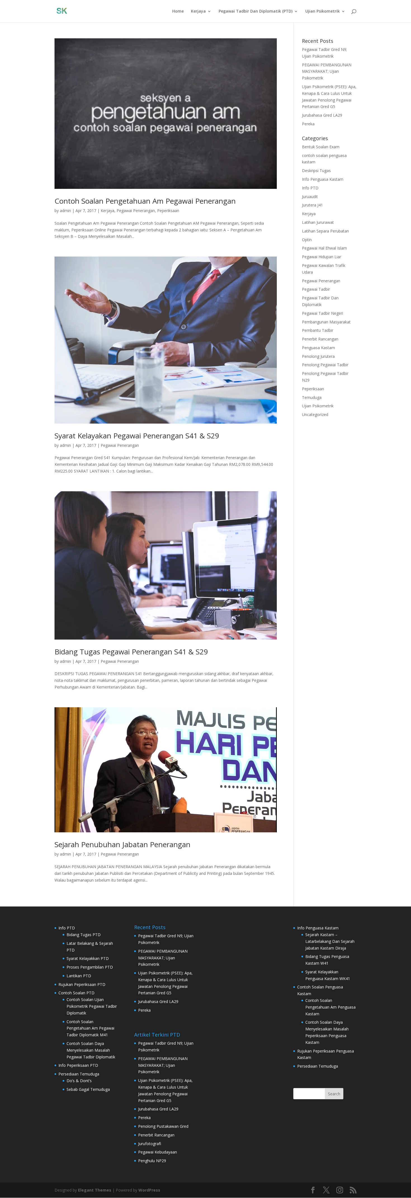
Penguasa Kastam (318, 347)
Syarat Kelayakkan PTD (88, 958)
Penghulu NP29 (152, 1160)
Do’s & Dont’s (79, 1080)
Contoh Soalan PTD (76, 992)
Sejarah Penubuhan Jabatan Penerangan (122, 844)
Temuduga (312, 397)
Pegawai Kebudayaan (157, 1152)
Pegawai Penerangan (136, 210)
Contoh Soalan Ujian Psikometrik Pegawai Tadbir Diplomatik (92, 1006)
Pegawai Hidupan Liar (321, 256)
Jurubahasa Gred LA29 (322, 115)
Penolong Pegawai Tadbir (325, 364)
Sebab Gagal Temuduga (88, 1089)
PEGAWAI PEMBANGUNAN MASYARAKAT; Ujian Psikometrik (326, 71)
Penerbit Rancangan (320, 339)
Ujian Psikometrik (322, 11)
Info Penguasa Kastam (322, 179)
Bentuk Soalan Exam (320, 146)
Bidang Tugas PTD (84, 934)
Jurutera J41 (312, 205)
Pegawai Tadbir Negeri (322, 313)
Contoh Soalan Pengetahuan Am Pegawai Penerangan (145, 201)
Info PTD (310, 188)
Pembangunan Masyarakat (326, 322)
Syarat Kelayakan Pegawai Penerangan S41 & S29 (137, 436)
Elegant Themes (94, 1190)
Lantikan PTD (79, 975)
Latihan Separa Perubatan (325, 231)
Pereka (308, 123)
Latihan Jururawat (318, 222)
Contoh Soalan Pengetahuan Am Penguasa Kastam (330, 1007)
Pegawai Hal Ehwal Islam (324, 248)
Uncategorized (315, 414)
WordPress (149, 1190)
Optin (307, 239)
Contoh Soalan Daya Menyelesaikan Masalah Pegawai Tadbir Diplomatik (91, 1050)
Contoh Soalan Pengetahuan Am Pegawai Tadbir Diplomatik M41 (90, 1028)
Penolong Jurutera (318, 356)
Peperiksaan (168, 210)
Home (178, 11)
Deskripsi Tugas (316, 170)
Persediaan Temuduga (78, 1074)
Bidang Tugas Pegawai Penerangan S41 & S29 (131, 652)
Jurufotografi (149, 1143)
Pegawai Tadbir (316, 289)
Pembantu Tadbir (317, 330)
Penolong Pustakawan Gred (163, 1126)
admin (65, 210)
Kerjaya (198, 11)
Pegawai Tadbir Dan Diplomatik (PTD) (255, 11)
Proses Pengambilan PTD (90, 967)
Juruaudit (310, 196)
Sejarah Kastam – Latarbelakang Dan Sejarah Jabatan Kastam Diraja (330, 941)
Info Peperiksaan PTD (78, 1065)
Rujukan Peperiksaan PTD (81, 984)
